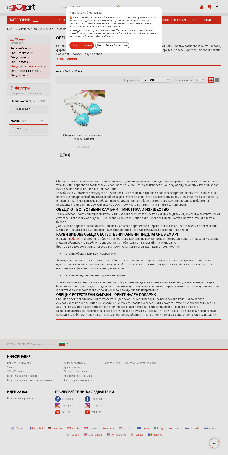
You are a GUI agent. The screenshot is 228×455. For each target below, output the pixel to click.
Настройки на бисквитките (112, 45)
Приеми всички (82, 45)
